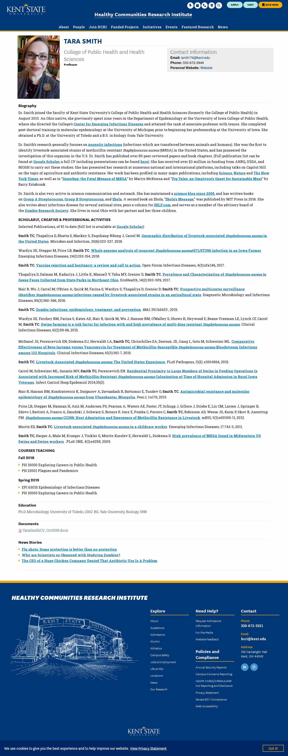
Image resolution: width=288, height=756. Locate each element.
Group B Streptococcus (84, 199)
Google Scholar (46, 161)
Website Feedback (207, 639)
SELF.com (162, 205)
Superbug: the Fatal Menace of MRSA (95, 178)
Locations (156, 675)
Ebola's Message (180, 199)
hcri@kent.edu (253, 639)
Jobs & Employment (163, 662)
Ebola (117, 199)
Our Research (158, 689)
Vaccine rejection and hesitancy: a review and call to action (88, 265)
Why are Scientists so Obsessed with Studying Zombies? (71, 555)
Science (225, 173)
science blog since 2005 (194, 193)
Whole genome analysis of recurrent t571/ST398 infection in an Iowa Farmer (176, 250)
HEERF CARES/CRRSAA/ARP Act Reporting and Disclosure (214, 683)
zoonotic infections (105, 144)
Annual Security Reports (211, 667)
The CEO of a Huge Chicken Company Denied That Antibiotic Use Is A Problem (89, 560)
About (154, 620)
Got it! (273, 748)
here (144, 161)
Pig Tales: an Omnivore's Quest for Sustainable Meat (217, 178)
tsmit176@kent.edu (195, 57)
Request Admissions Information (208, 623)
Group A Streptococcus (43, 199)
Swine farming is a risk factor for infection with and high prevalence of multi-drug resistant (140, 324)
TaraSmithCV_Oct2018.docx (45, 530)
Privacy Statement (207, 692)
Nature (240, 173)
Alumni (155, 641)
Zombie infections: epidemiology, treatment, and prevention (88, 309)
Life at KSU (157, 668)
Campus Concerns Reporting (214, 674)
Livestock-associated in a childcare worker (110, 426)
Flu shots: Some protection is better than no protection (69, 549)
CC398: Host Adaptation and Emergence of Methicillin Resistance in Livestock (113, 417)
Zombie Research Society (47, 210)
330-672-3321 (252, 625)
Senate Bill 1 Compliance (211, 699)
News (153, 682)
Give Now (271, 4)
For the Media (204, 632)
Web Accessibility (207, 706)
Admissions (157, 634)
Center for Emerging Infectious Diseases (108, 124)
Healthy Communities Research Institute (143, 14)
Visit (250, 4)
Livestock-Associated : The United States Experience (100, 362)
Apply (235, 4)
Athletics (156, 648)
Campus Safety (159, 655)
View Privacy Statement (148, 748)
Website (206, 67)
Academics (157, 627)
